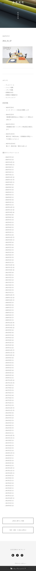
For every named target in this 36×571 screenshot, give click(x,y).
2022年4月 (9, 255)
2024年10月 (9, 182)
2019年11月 (9, 325)
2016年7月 (9, 418)
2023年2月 (9, 232)
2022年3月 (9, 257)
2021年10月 (9, 270)
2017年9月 (9, 385)
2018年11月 (9, 353)
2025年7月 (9, 170)
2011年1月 (9, 503)
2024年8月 (9, 187)
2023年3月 (9, 230)
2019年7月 (9, 335)
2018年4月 (9, 370)
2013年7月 (9, 480)
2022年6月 (9, 250)
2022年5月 (9, 252)
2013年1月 (9, 496)
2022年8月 (9, 245)
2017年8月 (9, 388)
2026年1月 (9, 159)
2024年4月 (9, 197)
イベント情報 (9, 87)
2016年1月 (9, 433)
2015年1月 (9, 450)
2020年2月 (9, 320)
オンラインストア (11, 97)
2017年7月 (9, 390)
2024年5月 (9, 195)
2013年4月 (9, 488)
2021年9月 (9, 272)
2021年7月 (9, 277)
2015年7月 (9, 443)
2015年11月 (9, 438)
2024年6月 (9, 192)
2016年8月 (9, 415)
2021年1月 (9, 292)
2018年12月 (9, 350)
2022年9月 (9, 242)
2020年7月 (9, 307)
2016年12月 (9, 408)
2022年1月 (9, 262)
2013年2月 (9, 493)
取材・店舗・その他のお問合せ (18, 530)
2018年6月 (9, 365)
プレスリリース (10, 85)
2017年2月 (9, 403)
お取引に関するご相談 (18, 521)
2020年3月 (9, 317)
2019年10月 (9, 327)
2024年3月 (9, 200)
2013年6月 (9, 483)
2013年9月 (9, 475)
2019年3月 (9, 343)
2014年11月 (9, 453)
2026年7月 (9, 157)
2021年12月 (9, 265)
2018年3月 (9, 373)
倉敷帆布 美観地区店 (12, 95)
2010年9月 (9, 505)
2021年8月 (9, 275)
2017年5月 (9, 395)
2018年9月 (9, 358)
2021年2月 (9, 290)
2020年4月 (9, 315)
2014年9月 (9, 455)
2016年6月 (9, 420)
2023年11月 (9, 210)
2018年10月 (9, 355)
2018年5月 (9, 368)
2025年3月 (9, 175)
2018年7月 (9, 363)
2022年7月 (9, 247)
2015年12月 (9, 435)
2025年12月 (9, 162)
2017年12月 (9, 380)
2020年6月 (9, 310)
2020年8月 (9, 305)
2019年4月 (9, 340)
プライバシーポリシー (20, 563)
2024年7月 (9, 190)
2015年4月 (9, 445)
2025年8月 (9, 167)
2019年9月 (9, 330)
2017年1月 (9, 405)
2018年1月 (9, 378)
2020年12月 (9, 295)
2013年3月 (9, 490)
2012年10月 (9, 498)
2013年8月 (9, 478)
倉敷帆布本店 (9, 92)
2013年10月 (9, 473)
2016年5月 (9, 423)
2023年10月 (9, 212)
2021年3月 (9, 287)
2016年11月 (9, 410)
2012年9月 (9, 500)
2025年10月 (9, 165)
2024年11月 (9, 180)
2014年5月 (9, 458)
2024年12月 (9, 177)
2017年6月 (9, 393)
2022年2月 (9, 260)
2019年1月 (9, 348)
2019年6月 (9, 338)
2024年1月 (9, 205)
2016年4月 (9, 425)
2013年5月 (9, 485)
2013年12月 (9, 468)
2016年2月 (9, 430)
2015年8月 (9, 440)
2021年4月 (9, 285)
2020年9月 (9, 302)
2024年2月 (9, 202)
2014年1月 (9, 465)
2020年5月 (9, 312)
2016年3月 (9, 428)
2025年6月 (9, 172)
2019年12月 (9, 323)
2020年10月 (9, 300)
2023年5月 (9, 225)
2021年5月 (9, 282)
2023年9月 (9, 215)
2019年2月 (9, 345)
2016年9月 (9, 413)
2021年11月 (9, 267)
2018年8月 (9, 360)
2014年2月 (9, 463)
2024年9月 (9, 185)
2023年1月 (9, 235)
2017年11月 (9, 383)
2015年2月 (9, 448)
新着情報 (18, 15)
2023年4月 (9, 227)
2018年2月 (9, 375)
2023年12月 (9, 207)
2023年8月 (9, 217)
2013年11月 (9, 470)
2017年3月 (9, 400)
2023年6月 (9, 222)
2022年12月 (9, 237)
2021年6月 (9, 280)
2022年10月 (9, 240)
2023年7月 (9, 220)
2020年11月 (9, 297)
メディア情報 (9, 90)
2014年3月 (9, 460)
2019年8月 (9, 332)
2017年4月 (9, 398)
